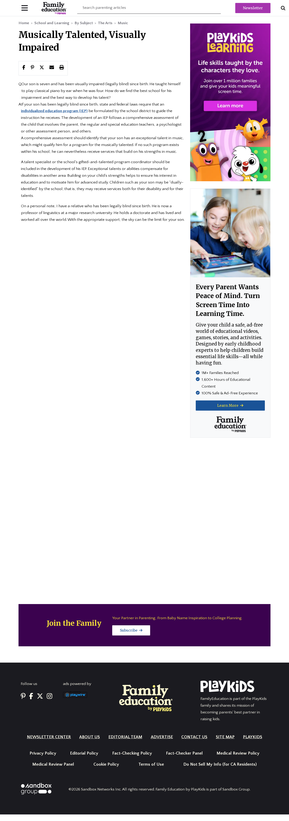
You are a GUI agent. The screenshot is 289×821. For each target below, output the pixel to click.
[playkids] (230, 102)
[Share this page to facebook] (23, 68)
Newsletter (253, 8)
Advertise (162, 737)
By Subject (84, 23)
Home (24, 23)
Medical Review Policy (238, 753)
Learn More (228, 405)
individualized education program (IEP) (54, 111)
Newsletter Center (49, 737)
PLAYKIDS (252, 737)
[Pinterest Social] (23, 696)
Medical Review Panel (53, 764)
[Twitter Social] (40, 696)
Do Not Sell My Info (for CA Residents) (220, 764)
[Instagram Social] (49, 696)
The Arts (105, 23)
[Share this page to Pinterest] (32, 68)
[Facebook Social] (31, 696)
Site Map (225, 737)
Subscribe (129, 630)
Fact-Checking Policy (132, 753)
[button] (42, 68)
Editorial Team (125, 737)
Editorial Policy (84, 753)
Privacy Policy (43, 753)
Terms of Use (151, 764)
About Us (89, 737)
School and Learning (51, 23)
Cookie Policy (106, 764)
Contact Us (194, 737)
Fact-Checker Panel (184, 753)
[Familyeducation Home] (146, 697)
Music (123, 23)
